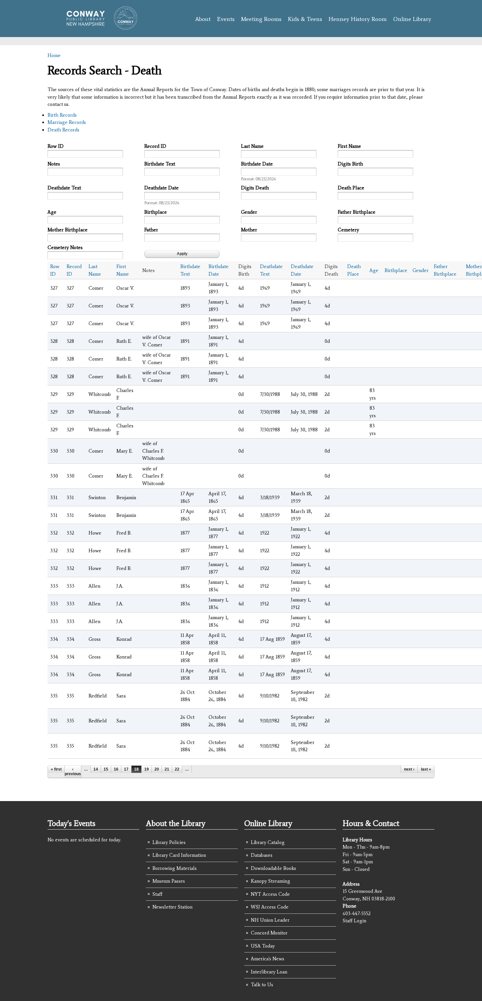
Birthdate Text (159, 164)
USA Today (263, 946)
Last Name (252, 146)
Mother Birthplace (68, 230)
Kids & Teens (305, 19)
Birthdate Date (257, 164)
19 (146, 769)
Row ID (56, 146)
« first (56, 769)
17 (126, 769)
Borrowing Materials (174, 868)
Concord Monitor (269, 933)
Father (151, 230)
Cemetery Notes (65, 247)
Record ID (155, 146)
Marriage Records (67, 122)
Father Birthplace (356, 212)
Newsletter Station (172, 907)
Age (52, 212)
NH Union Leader (270, 920)
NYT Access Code (270, 894)
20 (156, 769)
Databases (261, 855)
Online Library (412, 19)
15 (106, 769)
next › (409, 769)
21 (167, 769)
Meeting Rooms (261, 19)
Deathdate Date (161, 188)
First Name (349, 146)
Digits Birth (350, 164)
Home (54, 55)
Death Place (351, 188)
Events (225, 19)
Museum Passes (168, 881)
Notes (54, 164)
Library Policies (169, 842)
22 (177, 769)
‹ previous (73, 771)
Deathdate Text (64, 188)
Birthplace (155, 212)
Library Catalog (268, 842)
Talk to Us (262, 985)
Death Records (63, 130)
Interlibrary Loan (269, 972)
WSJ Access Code (270, 907)
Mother (249, 230)
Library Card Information (179, 855)
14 (95, 769)
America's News (267, 959)
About (203, 19)
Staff (157, 894)
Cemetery (348, 230)
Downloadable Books (273, 868)
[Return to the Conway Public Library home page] (99, 27)
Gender (249, 212)
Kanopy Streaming (270, 881)
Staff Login (354, 921)
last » (426, 769)
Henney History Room (358, 19)
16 (116, 769)
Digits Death (255, 188)
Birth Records (62, 115)
